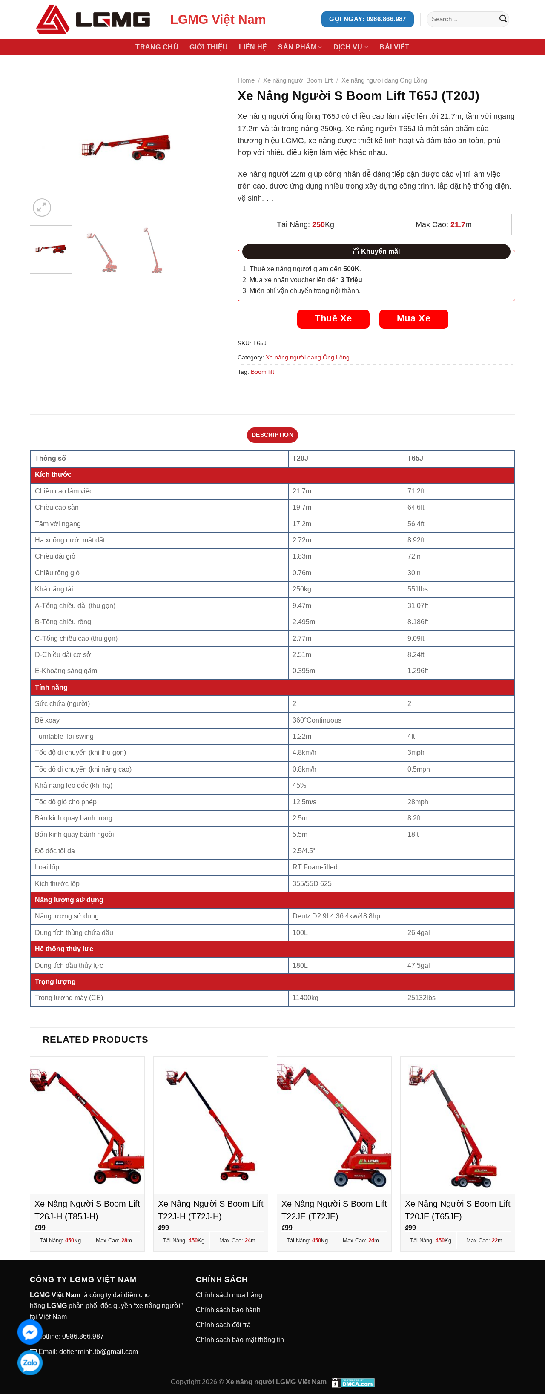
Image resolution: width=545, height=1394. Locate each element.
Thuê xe (333, 318)
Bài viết (394, 47)
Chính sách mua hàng (229, 1295)
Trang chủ (156, 47)
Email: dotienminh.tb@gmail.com (87, 1351)
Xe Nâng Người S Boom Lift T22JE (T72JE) (334, 1210)
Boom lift (262, 371)
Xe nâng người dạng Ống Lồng (384, 80)
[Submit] (503, 19)
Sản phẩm (297, 47)
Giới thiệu (208, 47)
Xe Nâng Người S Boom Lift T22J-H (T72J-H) (211, 1210)
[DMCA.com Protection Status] (353, 1381)
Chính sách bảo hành (228, 1310)
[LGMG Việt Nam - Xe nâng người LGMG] (94, 19)
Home (246, 80)
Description (272, 434)
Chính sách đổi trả (223, 1324)
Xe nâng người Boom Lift (298, 80)
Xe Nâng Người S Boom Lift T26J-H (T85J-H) (87, 1210)
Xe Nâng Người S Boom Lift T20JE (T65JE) (458, 1210)
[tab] (272, 434)
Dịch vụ (348, 47)
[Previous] (44, 146)
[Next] (210, 146)
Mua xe (413, 318)
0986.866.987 (82, 1336)
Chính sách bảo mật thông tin (240, 1339)
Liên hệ (253, 47)
